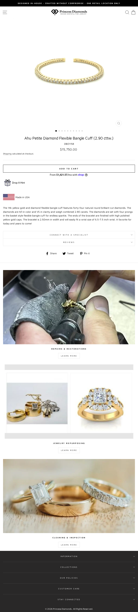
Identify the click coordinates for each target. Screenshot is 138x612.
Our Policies (69, 578)
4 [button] (65, 131)
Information (69, 556)
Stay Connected (69, 599)
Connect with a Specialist (69, 235)
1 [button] (56, 131)
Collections (69, 567)
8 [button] (77, 131)
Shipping (7, 153)
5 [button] (68, 131)
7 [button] (74, 131)
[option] (69, 3)
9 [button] (79, 131)
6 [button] (71, 131)
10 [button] (82, 131)
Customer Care (69, 589)
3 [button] (62, 131)
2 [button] (59, 131)
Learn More (69, 356)
